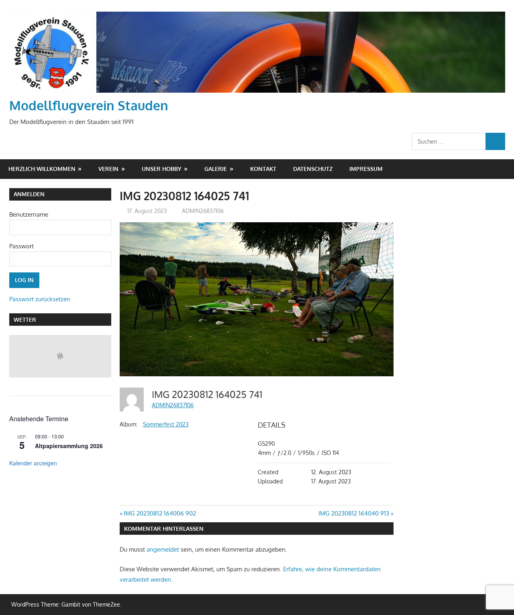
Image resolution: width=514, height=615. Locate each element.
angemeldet (163, 549)
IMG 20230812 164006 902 (159, 513)
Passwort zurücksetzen (39, 299)
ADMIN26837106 (203, 210)
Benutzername (28, 214)
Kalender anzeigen (33, 463)
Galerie (215, 168)
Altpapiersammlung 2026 (69, 446)
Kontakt (263, 168)
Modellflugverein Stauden (88, 105)
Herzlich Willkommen (41, 168)
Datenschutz (312, 168)
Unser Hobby (162, 168)
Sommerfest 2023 (166, 424)
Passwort (21, 246)
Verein (108, 168)
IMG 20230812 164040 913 (353, 513)
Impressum (366, 168)
